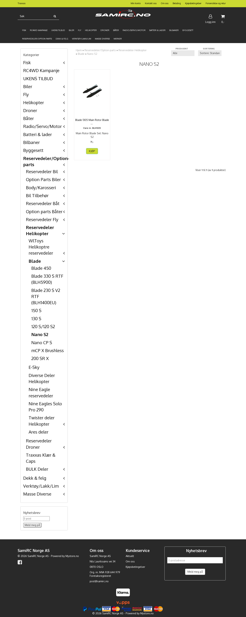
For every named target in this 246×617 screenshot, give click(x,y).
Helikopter (33, 102)
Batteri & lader (37, 134)
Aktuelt (130, 556)
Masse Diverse (37, 494)
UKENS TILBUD (38, 78)
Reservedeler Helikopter (132, 50)
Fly (26, 94)
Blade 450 (41, 268)
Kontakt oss (150, 3)
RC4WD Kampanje (41, 70)
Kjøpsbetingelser (193, 3)
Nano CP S (41, 342)
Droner (30, 110)
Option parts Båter (44, 211)
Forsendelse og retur (216, 3)
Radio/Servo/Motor (42, 126)
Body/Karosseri (41, 187)
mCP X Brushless (47, 350)
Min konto (136, 3)
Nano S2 (39, 334)
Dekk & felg (34, 478)
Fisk (27, 62)
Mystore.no (72, 556)
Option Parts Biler (43, 179)
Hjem (79, 50)
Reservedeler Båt (42, 203)
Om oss (164, 3)
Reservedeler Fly (42, 219)
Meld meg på (195, 571)
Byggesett (33, 150)
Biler (27, 86)
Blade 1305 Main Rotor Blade (92, 121)
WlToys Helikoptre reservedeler (41, 247)
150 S (36, 310)
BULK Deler (37, 469)
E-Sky (34, 367)
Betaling (177, 3)
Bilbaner (31, 142)
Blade (35, 261)
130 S (36, 318)
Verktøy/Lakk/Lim (41, 486)
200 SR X (40, 358)
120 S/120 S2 (43, 326)
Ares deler (38, 432)
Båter (28, 118)
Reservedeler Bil (42, 171)
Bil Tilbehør (37, 195)
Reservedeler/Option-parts (100, 50)
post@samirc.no (99, 581)
